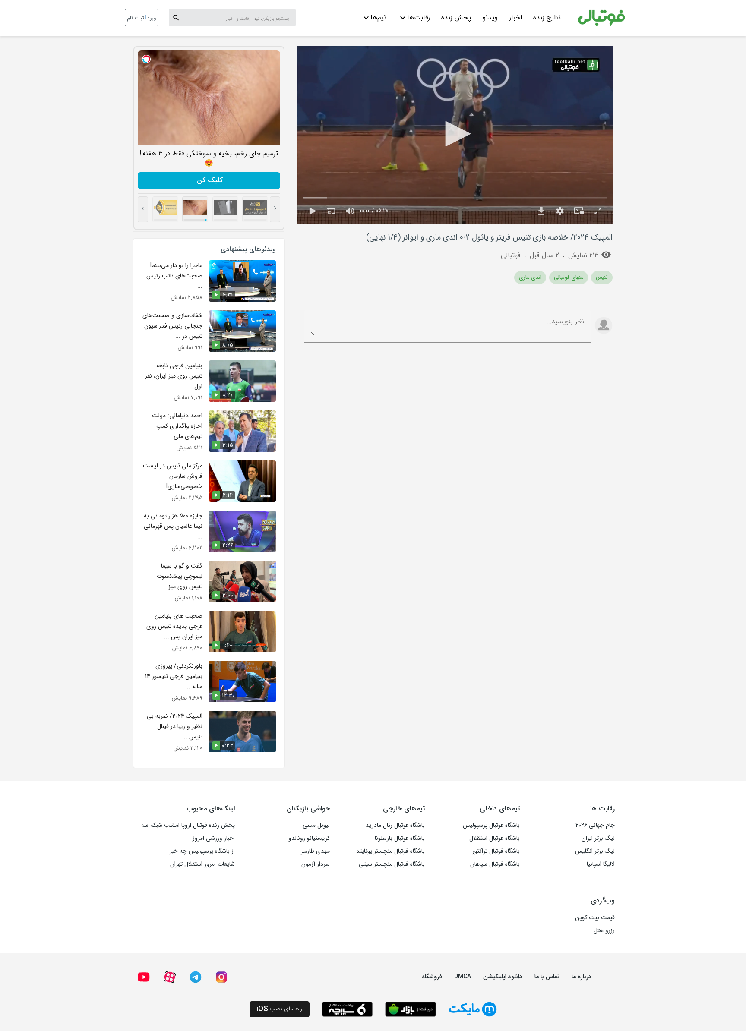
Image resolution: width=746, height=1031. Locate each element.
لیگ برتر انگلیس (595, 851)
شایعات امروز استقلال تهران (202, 864)
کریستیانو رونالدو (309, 838)
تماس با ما (547, 976)
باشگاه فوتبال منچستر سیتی (392, 864)
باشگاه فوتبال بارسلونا (400, 838)
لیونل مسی (316, 825)
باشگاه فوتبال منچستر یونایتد (390, 851)
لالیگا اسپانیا (601, 864)
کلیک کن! (209, 180)
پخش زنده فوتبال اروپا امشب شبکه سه (188, 825)
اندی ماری (530, 277)
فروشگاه (432, 976)
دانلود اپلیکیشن (502, 976)
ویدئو (490, 17)
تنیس (602, 277)
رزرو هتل (604, 930)
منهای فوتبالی (568, 277)
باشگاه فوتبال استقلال (494, 838)
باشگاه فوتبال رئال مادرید (395, 825)
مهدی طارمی (314, 851)
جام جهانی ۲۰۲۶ (595, 825)
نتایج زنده (547, 17)
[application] (455, 135)
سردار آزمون (315, 864)
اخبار (515, 17)
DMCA (462, 976)
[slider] (455, 198)
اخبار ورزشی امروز (214, 838)
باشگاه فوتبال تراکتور (496, 851)
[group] (350, 211)
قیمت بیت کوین (595, 917)
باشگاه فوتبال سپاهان (495, 864)
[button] (455, 134)
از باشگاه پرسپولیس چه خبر (202, 851)
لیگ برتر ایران (598, 838)
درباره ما (581, 976)
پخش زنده (456, 17)
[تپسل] (146, 59)
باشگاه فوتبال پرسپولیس (491, 825)
